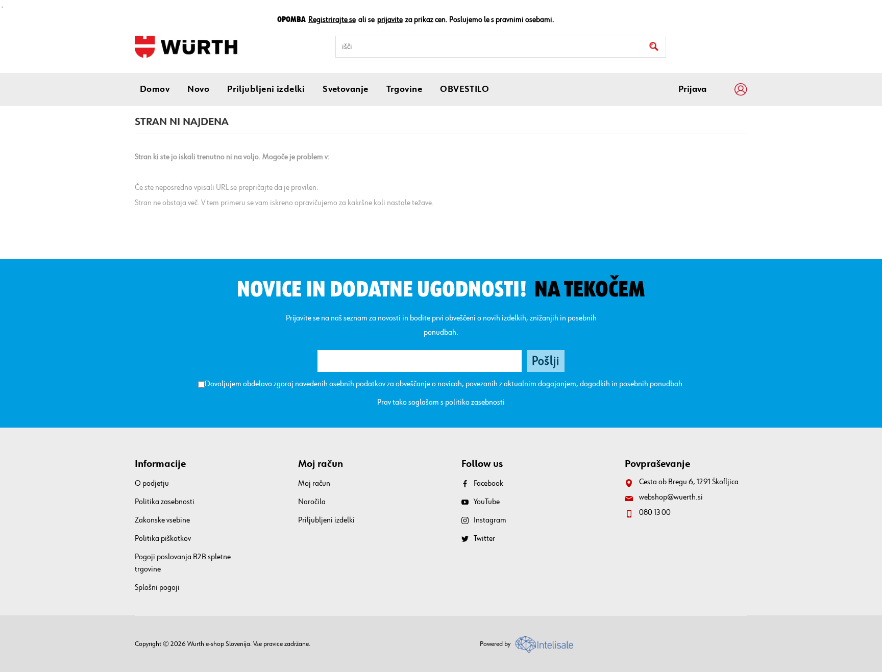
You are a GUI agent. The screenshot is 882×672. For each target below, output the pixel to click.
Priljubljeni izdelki (326, 520)
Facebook (488, 484)
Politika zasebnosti (164, 502)
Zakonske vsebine (162, 520)
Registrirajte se (332, 20)
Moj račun (314, 484)
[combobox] (500, 47)
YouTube (487, 502)
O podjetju (152, 484)
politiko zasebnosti (475, 403)
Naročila (312, 502)
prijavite (390, 20)
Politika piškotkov (163, 539)
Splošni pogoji (157, 588)
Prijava (692, 89)
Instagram (490, 520)
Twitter (484, 539)
